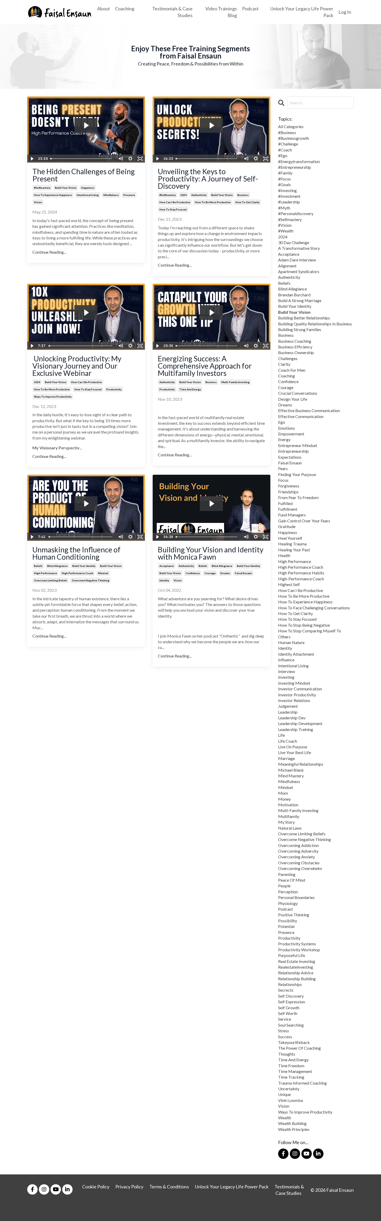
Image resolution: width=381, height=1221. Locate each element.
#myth (284, 207)
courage (210, 573)
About (103, 8)
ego (281, 422)
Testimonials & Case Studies (172, 12)
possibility (287, 920)
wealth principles (293, 1129)
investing (286, 677)
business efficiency (295, 346)
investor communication (300, 688)
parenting (286, 874)
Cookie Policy (95, 1186)
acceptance (166, 565)
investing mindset (294, 683)
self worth (287, 1013)
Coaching (124, 8)
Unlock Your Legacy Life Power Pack (301, 12)
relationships (290, 984)
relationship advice (295, 972)
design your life (292, 399)
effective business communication (309, 410)
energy (284, 439)
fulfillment (287, 509)
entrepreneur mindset (297, 445)
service (284, 1019)
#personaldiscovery (295, 213)
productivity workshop (299, 949)
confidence (193, 573)
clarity (284, 364)
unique (284, 1094)
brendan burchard (294, 294)
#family (285, 172)
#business (287, 132)
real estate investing (296, 961)
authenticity (199, 194)
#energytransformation (299, 161)
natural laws (290, 827)
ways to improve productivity (53, 396)
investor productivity (297, 694)
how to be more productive (213, 202)
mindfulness (111, 194)
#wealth (285, 230)
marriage (286, 758)
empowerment (291, 433)
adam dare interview (297, 259)
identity (164, 580)
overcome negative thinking (90, 580)
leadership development (300, 723)
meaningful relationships (300, 764)
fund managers (292, 514)
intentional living (88, 194)
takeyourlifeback (294, 1042)
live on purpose (292, 746)
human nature (291, 642)
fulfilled (285, 503)
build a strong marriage (299, 300)
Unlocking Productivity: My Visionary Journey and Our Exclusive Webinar (76, 366)
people (284, 885)
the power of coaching (299, 1047)
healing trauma (292, 543)
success (285, 1036)
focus (283, 480)
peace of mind (291, 880)
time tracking (291, 1076)
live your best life (294, 752)
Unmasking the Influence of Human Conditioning (76, 553)
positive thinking (293, 914)
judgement (288, 706)
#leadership (289, 201)
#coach (285, 149)
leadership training (295, 729)
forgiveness (288, 485)
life (281, 735)
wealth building (292, 1123)
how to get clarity (247, 202)
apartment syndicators (298, 271)
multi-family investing (235, 382)
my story (286, 822)
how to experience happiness (53, 194)
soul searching (291, 1024)
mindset (103, 573)
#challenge (288, 143)
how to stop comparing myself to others (309, 633)
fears (283, 468)
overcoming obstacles (299, 862)
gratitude (286, 526)
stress (283, 1030)
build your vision (65, 187)
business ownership (296, 352)
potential (286, 926)
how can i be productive (174, 202)
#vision (285, 225)
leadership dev (292, 717)
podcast (285, 908)
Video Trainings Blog (221, 12)
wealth (284, 1117)
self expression (291, 1001)
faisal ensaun (243, 573)
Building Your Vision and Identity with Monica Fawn (210, 553)
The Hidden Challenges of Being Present (83, 175)
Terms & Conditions (169, 1186)
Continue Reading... (49, 252)
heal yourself (290, 538)
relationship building (297, 978)
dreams (225, 573)
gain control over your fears (304, 520)
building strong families (299, 329)
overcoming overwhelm (300, 868)
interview (286, 671)
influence (286, 659)
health (284, 555)
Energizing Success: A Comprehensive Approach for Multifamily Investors (205, 366)
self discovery (291, 995)
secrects (285, 990)
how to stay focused (173, 209)
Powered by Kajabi (339, 1213)
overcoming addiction (298, 845)
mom (283, 793)
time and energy (190, 389)
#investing (287, 190)
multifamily (288, 816)
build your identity (83, 565)
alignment (287, 265)
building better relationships (304, 317)
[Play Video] (32, 159)
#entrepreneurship (294, 167)
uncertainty (288, 1088)
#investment (289, 196)
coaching (286, 375)
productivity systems (297, 943)
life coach (287, 741)
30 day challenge (293, 242)
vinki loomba (290, 1100)
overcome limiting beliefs (50, 580)
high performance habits (301, 572)
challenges (288, 358)
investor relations (294, 700)
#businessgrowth (293, 138)
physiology (288, 903)
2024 (183, 194)
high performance (45, 573)
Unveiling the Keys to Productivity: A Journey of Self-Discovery (208, 178)
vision (38, 202)
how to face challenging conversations (314, 607)
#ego (282, 155)
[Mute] (120, 159)
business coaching (294, 341)
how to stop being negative (304, 625)
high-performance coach (301, 578)
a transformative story (299, 248)
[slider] (82, 159)
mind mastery (291, 775)
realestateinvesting (295, 966)
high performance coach (77, 573)
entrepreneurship (293, 451)
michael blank (291, 769)
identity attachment (296, 654)
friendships (288, 491)
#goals (284, 184)
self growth (288, 1007)
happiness (87, 187)
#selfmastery (42, 187)
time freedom (291, 1065)
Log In (344, 12)
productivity (114, 389)
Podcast (250, 8)
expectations (289, 457)
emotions (286, 428)
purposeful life (291, 955)
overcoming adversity (298, 851)
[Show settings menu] (130, 159)
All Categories (291, 126)
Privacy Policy (129, 1186)
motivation (288, 804)
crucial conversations (297, 393)
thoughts (286, 1053)
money (284, 798)
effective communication (300, 416)
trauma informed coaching (302, 1082)
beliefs (38, 565)
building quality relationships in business (315, 323)
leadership (288, 712)
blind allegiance (57, 565)
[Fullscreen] (140, 159)
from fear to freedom (298, 497)
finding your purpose (297, 474)
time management (295, 1071)
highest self (289, 584)
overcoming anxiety (296, 856)
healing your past (294, 549)
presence (129, 194)
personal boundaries (296, 897)
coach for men (291, 370)
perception (288, 891)
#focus (284, 178)
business (243, 194)
